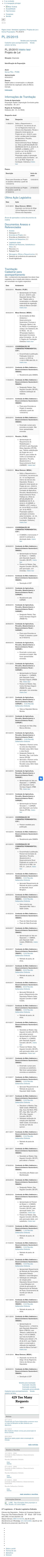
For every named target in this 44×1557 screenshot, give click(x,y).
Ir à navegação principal (12, 3)
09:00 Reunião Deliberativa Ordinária (24, 971)
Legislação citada (15, 242)
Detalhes (9, 1464)
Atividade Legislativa (19, 30)
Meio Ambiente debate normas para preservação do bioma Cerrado (20, 1431)
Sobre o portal (10, 1548)
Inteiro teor (24, 49)
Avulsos (11, 231)
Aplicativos (9, 1553)
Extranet (9, 1555)
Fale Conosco (10, 11)
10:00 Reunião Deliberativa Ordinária (24, 705)
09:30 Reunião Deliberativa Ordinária (24, 988)
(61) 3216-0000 (26, 1521)
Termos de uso (11, 1551)
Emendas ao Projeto (16, 235)
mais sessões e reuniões (29, 1494)
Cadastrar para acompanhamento (17, 43)
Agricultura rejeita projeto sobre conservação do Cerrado (19, 1439)
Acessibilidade (10, 9)
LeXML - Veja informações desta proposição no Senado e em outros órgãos (23, 1503)
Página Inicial (6, 30)
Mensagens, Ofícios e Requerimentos (22, 254)
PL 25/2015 (10, 36)
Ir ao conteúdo (9, 1)
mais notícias (33, 1445)
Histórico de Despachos (17, 239)
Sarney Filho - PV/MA (12, 72)
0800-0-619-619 (18, 1519)
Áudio (8, 1462)
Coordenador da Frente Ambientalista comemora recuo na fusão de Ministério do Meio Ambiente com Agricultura (21, 1423)
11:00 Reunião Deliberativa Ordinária (24, 1231)
